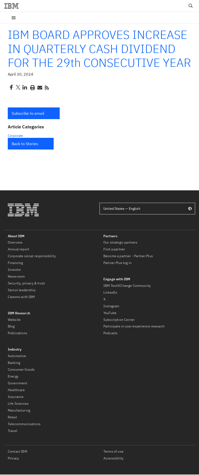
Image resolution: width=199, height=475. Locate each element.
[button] (34, 113)
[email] (39, 87)
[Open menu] (13, 18)
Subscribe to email (28, 113)
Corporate (15, 135)
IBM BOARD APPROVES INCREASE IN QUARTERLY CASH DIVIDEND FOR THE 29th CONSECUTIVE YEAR (99, 48)
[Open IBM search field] (191, 6)
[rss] (46, 87)
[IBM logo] (13, 6)
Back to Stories (25, 143)
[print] (32, 87)
